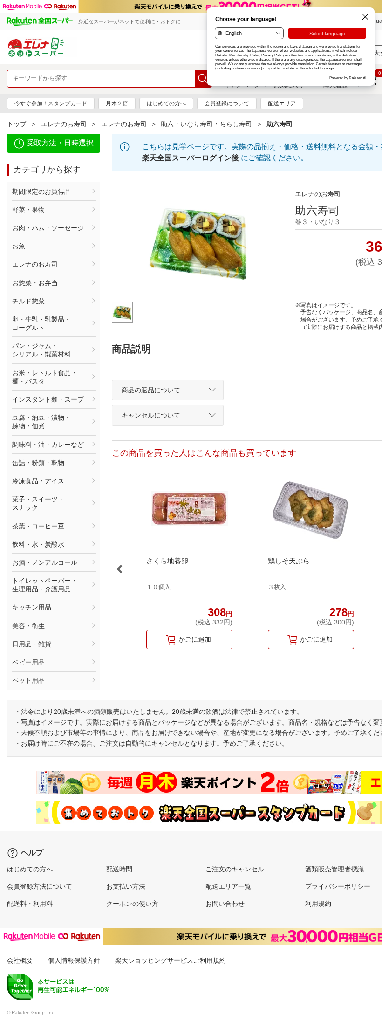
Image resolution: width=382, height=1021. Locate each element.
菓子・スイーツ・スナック (38, 503)
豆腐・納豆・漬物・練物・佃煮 (41, 422)
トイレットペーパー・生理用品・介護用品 (44, 585)
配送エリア (282, 103)
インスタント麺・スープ (48, 399)
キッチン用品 (31, 607)
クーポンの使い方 (132, 903)
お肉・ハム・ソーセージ (48, 228)
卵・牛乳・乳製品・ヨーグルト (41, 323)
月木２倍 (117, 103)
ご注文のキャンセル (234, 869)
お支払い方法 (125, 886)
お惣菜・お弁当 (35, 283)
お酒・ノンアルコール (44, 562)
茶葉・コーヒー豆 (38, 526)
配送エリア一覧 (228, 886)
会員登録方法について (39, 886)
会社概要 (20, 960)
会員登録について (227, 103)
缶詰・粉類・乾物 (38, 462)
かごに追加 (194, 639)
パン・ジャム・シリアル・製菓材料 (41, 350)
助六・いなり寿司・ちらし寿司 (206, 124)
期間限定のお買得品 (41, 191)
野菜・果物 (28, 209)
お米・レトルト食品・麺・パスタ (44, 377)
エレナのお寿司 (64, 124)
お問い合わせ (225, 903)
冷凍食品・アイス (38, 481)
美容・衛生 (28, 626)
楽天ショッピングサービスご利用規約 (170, 960)
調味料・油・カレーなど (48, 444)
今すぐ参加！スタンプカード (50, 103)
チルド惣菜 (28, 301)
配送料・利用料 (30, 903)
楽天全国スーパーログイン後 (190, 158)
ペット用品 (28, 680)
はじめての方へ (166, 103)
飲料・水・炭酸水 (38, 544)
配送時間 (119, 869)
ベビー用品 (28, 662)
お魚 (18, 246)
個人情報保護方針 (74, 960)
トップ (17, 124)
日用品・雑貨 (31, 644)
